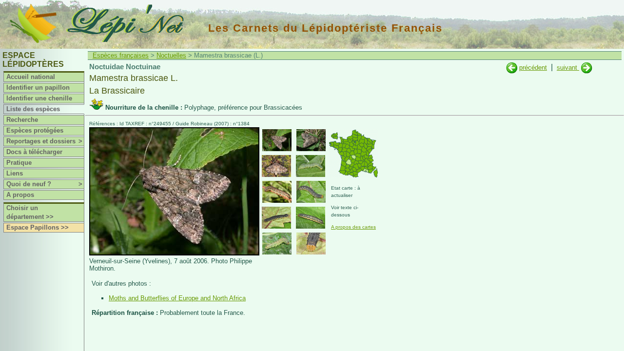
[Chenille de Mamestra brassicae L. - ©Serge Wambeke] (276, 192)
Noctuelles (171, 55)
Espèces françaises (121, 55)
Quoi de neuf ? (44, 184)
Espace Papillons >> (37, 227)
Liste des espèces (33, 109)
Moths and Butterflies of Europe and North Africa (177, 298)
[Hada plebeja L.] (511, 67)
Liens (14, 173)
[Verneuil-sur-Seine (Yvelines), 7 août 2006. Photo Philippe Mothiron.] (174, 253)
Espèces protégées (34, 130)
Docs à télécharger (34, 152)
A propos (20, 194)
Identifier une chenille (39, 98)
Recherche (22, 119)
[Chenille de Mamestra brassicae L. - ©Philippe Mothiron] (310, 166)
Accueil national (30, 76)
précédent (533, 67)
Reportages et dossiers (44, 141)
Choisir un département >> (30, 212)
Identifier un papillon (38, 87)
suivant (568, 67)
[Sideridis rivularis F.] (586, 67)
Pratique (19, 162)
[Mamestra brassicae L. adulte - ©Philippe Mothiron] (276, 140)
